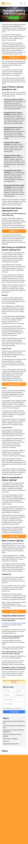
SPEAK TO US (14, 611)
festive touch (21, 52)
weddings (6, 298)
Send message (14, 712)
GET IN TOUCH (14, 17)
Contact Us (6, 741)
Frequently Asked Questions (11, 744)
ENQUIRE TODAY (14, 536)
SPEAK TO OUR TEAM (14, 384)
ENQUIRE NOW (14, 231)
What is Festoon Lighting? (10, 738)
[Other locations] (20, 3)
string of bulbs (20, 545)
